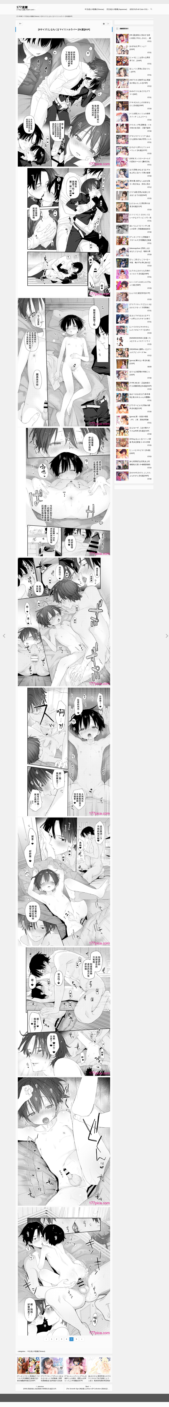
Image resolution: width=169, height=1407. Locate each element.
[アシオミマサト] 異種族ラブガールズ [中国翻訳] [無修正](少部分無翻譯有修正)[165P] (28, 1378)
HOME (21, 16)
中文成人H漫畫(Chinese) (94, 9)
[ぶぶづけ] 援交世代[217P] (140, 293)
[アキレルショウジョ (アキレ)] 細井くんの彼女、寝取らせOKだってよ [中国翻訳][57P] (75, 1378)
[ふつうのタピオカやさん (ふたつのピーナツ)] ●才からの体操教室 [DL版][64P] (140, 330)
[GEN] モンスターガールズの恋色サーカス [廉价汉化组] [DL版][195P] (140, 161)
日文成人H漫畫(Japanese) (117, 9)
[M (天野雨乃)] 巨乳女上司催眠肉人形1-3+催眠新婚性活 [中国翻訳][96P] (140, 464)
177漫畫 (22, 7)
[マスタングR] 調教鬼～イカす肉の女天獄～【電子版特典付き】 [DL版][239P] (140, 128)
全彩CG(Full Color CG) (138, 9)
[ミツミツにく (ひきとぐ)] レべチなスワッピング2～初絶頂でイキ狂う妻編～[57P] (140, 218)
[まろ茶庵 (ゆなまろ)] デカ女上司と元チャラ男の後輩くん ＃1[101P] (140, 173)
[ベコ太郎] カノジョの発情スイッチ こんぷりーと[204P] (140, 117)
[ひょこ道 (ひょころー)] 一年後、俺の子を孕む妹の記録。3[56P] (140, 262)
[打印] (104, 24)
